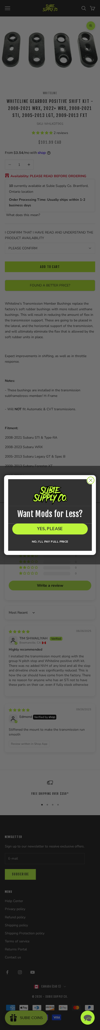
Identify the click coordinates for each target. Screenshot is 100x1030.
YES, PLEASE (50, 529)
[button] (88, 1018)
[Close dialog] (90, 480)
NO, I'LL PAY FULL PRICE (50, 542)
